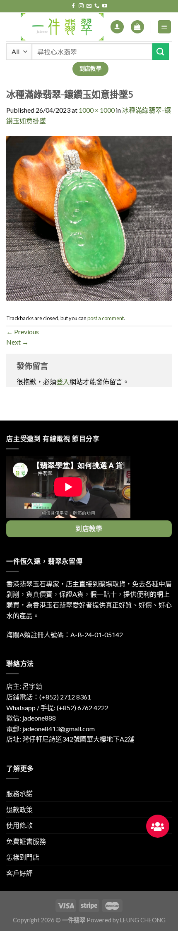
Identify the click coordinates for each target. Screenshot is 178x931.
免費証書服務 (26, 841)
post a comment (105, 318)
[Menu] (164, 27)
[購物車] (137, 27)
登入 (63, 381)
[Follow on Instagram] (81, 6)
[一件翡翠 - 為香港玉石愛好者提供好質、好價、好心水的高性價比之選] (62, 26)
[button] (157, 826)
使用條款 (19, 825)
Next (17, 342)
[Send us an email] (89, 6)
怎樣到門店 (22, 857)
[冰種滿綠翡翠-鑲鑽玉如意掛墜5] (89, 217)
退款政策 (19, 809)
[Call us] (96, 6)
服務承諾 (19, 793)
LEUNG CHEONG (143, 920)
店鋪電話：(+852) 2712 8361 (48, 697)
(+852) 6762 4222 (82, 707)
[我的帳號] (117, 27)
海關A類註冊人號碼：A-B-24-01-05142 (64, 634)
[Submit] (160, 51)
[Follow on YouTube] (104, 6)
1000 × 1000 (97, 110)
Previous (22, 332)
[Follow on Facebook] (73, 6)
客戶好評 (19, 873)
